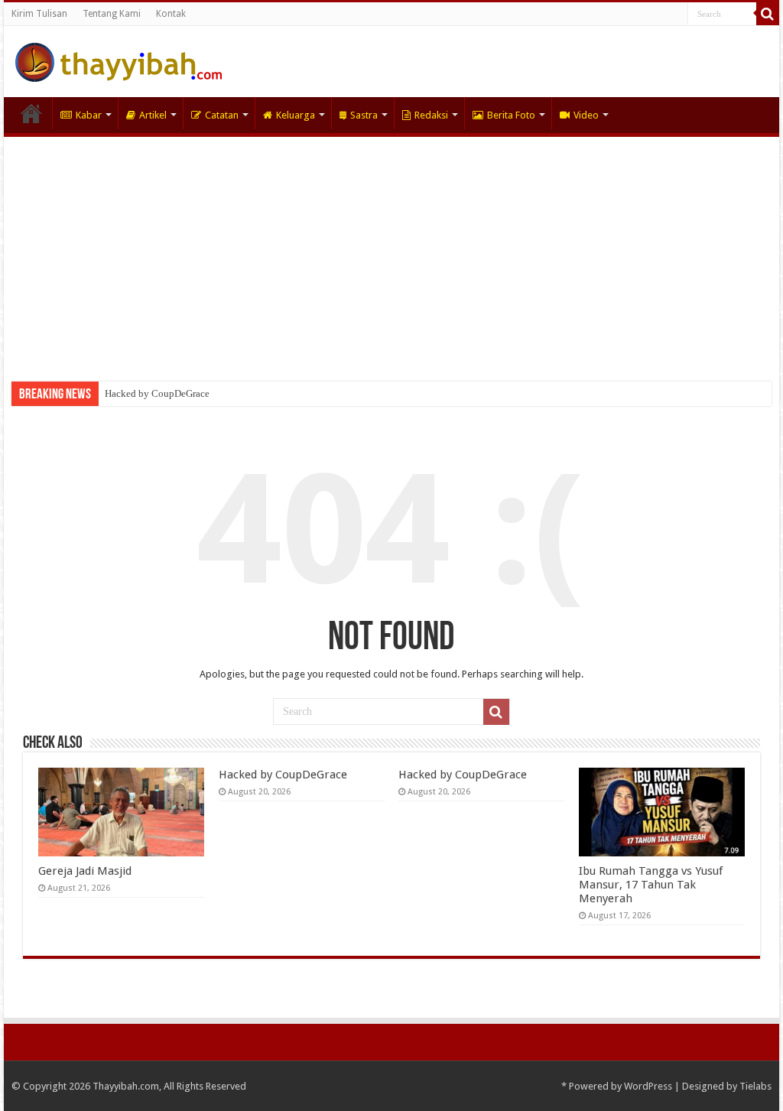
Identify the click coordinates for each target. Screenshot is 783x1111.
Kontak (171, 13)
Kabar (89, 115)
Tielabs (755, 1086)
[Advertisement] (391, 252)
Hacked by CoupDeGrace (157, 393)
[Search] (767, 13)
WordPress (648, 1086)
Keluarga (295, 115)
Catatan (222, 115)
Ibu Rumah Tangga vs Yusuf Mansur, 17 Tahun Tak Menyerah (651, 884)
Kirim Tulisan (39, 13)
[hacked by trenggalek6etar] (118, 59)
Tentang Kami (112, 13)
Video (586, 115)
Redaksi (431, 115)
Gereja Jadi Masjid (85, 871)
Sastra (364, 115)
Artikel (153, 115)
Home (31, 113)
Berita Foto (511, 115)
